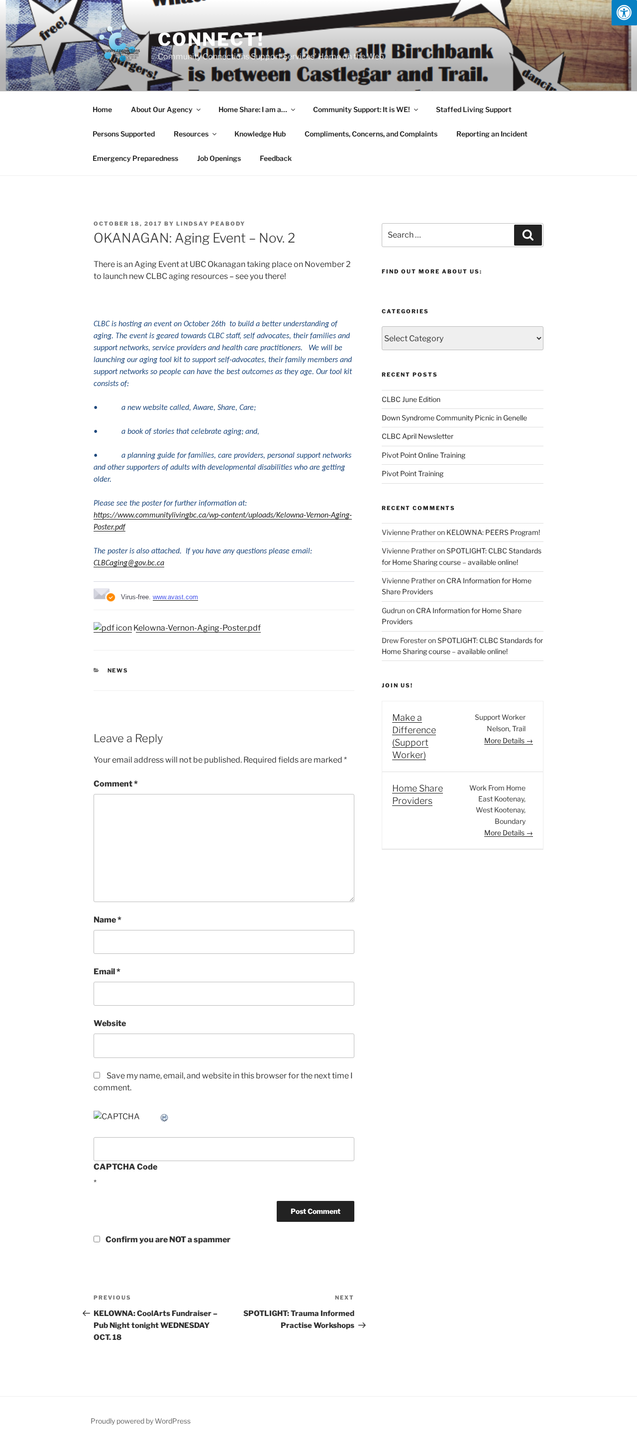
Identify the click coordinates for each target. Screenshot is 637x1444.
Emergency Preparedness (135, 158)
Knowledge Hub (260, 134)
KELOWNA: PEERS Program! (493, 532)
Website (110, 1023)
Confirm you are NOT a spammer (167, 1239)
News (118, 670)
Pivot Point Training (412, 473)
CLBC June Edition (411, 399)
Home (102, 109)
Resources (191, 134)
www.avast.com (175, 597)
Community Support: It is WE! (361, 109)
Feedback (276, 158)
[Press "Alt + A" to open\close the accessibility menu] (624, 12)
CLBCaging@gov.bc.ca (129, 563)
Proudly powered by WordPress (141, 1421)
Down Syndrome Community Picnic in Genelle (454, 417)
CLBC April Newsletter (417, 436)
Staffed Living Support (474, 109)
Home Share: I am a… (252, 109)
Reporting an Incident (492, 134)
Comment (116, 783)
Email (107, 971)
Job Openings (219, 158)
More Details (505, 740)
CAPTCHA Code (125, 1167)
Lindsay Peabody (210, 223)
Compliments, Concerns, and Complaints (371, 134)
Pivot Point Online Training (423, 455)
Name (107, 919)
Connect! (211, 39)
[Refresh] (164, 1116)
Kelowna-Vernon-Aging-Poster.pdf (196, 628)
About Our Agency (162, 109)
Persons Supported (124, 134)
